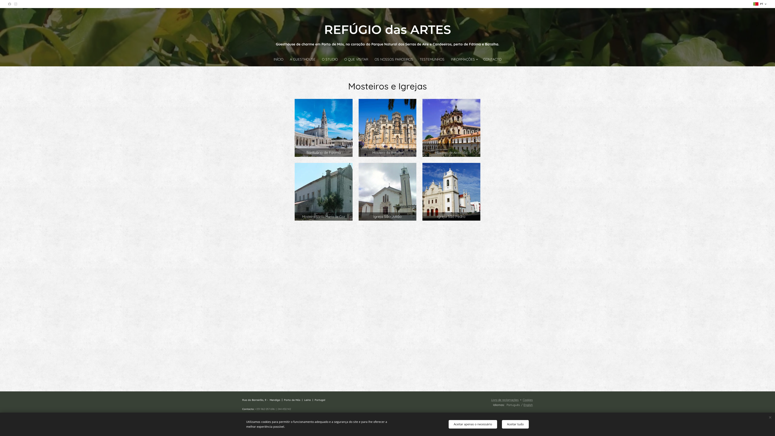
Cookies (528, 400)
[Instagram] (15, 4)
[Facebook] (9, 4)
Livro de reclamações (505, 400)
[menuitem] (280, 59)
